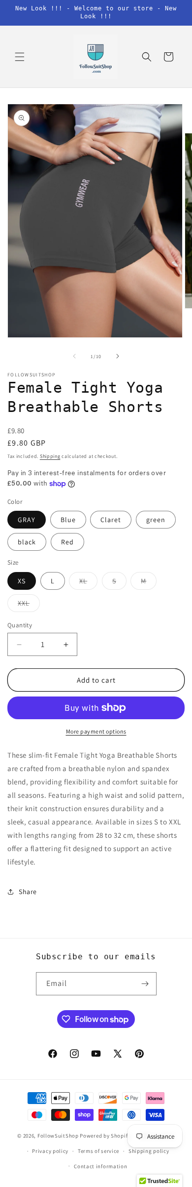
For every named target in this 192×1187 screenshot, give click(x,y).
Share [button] (28, 891)
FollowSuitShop (58, 1135)
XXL (29, 605)
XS (22, 580)
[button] (20, 57)
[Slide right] (117, 356)
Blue (68, 519)
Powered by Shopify (105, 1135)
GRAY (26, 519)
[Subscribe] (145, 983)
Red (67, 541)
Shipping (50, 456)
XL (88, 583)
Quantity (19, 625)
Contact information (100, 1166)
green (155, 519)
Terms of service (98, 1150)
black (27, 541)
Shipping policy (148, 1150)
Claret (110, 519)
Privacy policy (50, 1150)
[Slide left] (74, 356)
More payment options (96, 731)
